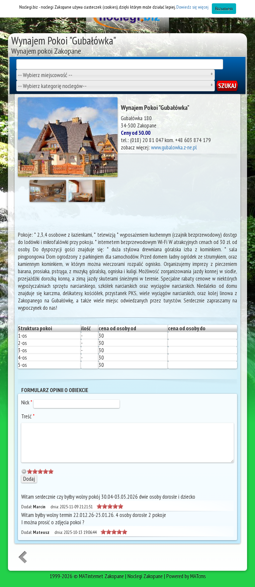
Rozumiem (224, 9)
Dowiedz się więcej (192, 7)
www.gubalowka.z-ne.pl (174, 147)
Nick (26, 402)
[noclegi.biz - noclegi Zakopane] (127, 20)
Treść (28, 416)
